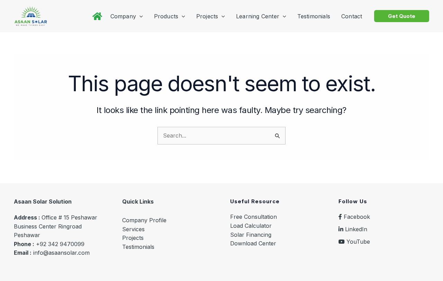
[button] (401, 16)
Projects (133, 237)
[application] (139, 16)
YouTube (357, 241)
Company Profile (144, 220)
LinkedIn (355, 229)
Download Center (253, 243)
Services (133, 229)
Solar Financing (250, 234)
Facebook (356, 216)
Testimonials (138, 246)
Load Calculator (251, 225)
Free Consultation (253, 216)
